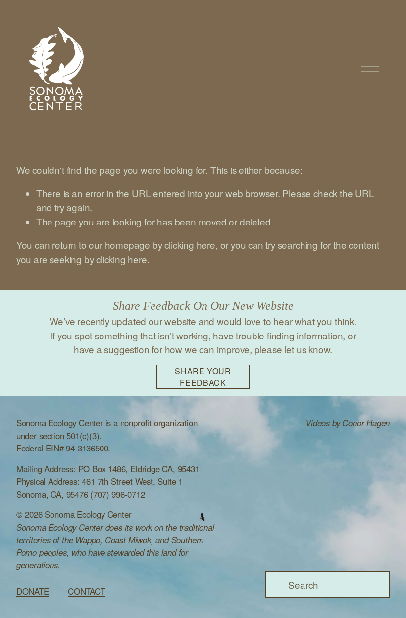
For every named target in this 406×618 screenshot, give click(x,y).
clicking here (189, 244)
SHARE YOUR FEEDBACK (203, 376)
